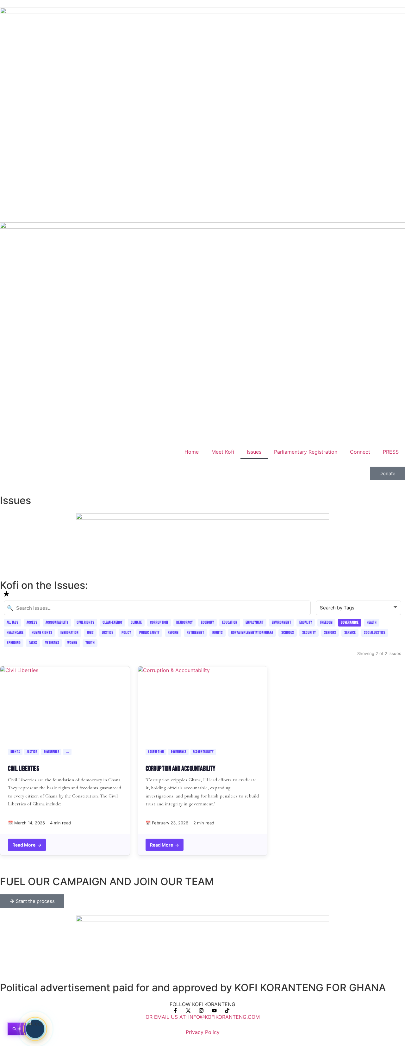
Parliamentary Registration (305, 452)
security (309, 632)
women (72, 642)
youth (90, 642)
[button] (35, 1028)
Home (191, 452)
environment (281, 622)
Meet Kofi (222, 452)
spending (14, 642)
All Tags (12, 622)
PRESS (391, 452)
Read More (26, 845)
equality (305, 622)
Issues (254, 452)
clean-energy (112, 622)
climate (136, 622)
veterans (52, 642)
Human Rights (42, 632)
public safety (149, 632)
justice (107, 632)
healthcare (15, 632)
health (372, 622)
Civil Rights (85, 622)
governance (349, 622)
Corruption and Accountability (180, 769)
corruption (159, 622)
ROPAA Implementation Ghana (252, 632)
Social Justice (374, 632)
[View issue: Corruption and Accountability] (202, 706)
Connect (360, 452)
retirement (195, 632)
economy (207, 622)
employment (255, 622)
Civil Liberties (23, 769)
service (350, 632)
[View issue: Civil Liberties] (65, 706)
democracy (184, 622)
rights (217, 632)
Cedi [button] (17, 1028)
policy (126, 632)
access (32, 622)
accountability (57, 622)
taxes (33, 642)
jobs (90, 632)
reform (173, 632)
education (229, 622)
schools (287, 632)
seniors (330, 632)
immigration (69, 632)
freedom (326, 622)
